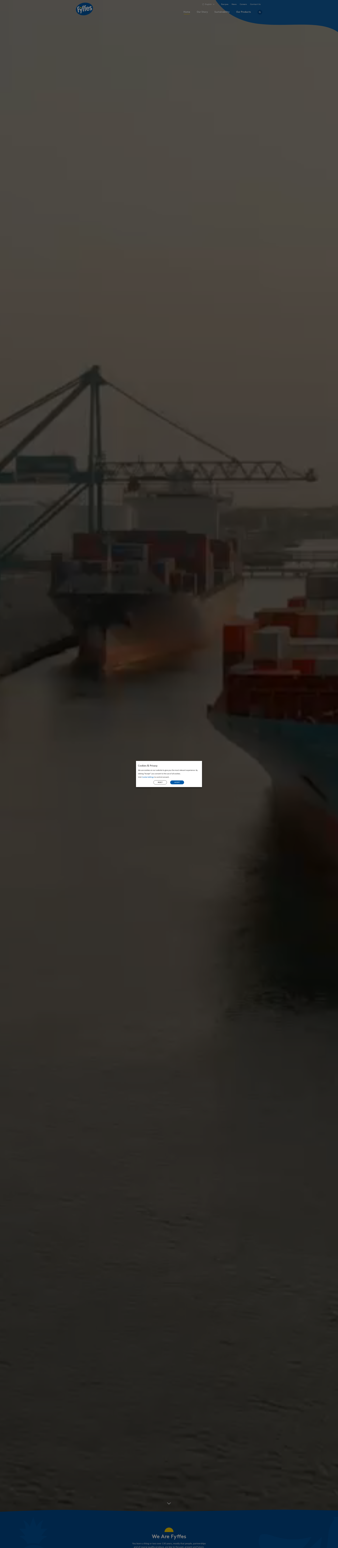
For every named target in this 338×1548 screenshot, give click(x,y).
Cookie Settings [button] (148, 777)
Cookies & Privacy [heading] (147, 765)
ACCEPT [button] (177, 782)
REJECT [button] (160, 782)
